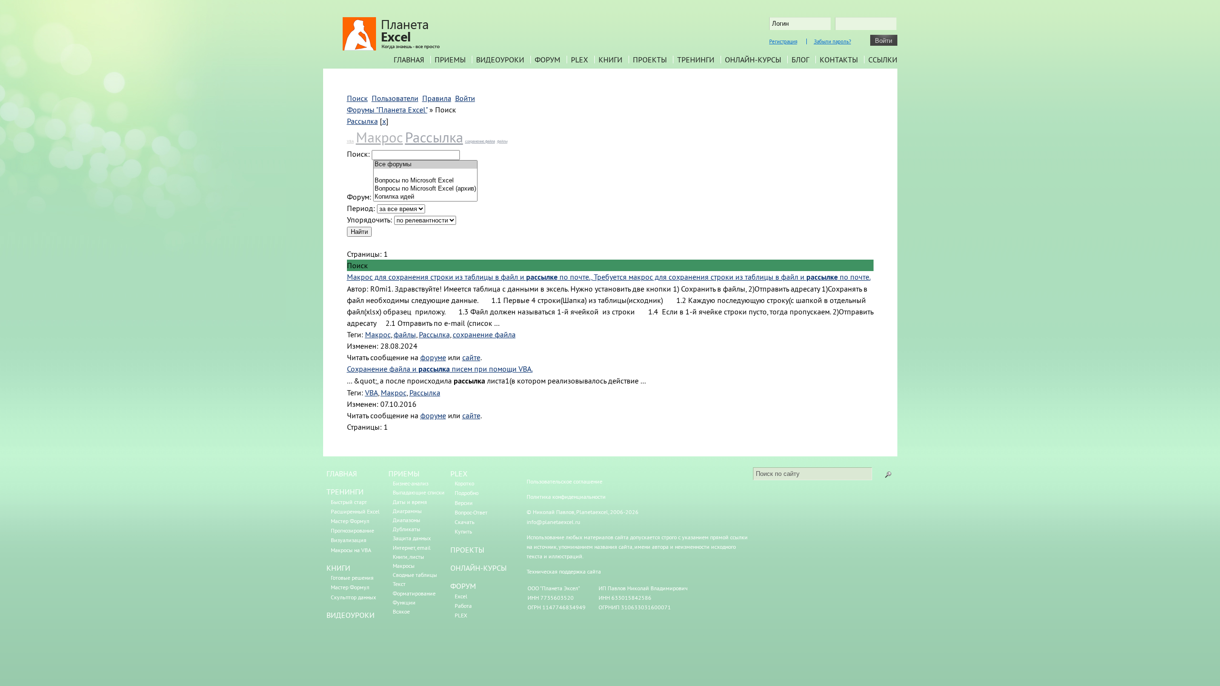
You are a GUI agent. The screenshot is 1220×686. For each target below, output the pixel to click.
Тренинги (695, 59)
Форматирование (414, 593)
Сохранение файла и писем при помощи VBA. (440, 368)
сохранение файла (480, 141)
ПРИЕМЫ (403, 473)
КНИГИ (338, 568)
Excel (461, 596)
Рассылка (362, 121)
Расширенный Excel (355, 511)
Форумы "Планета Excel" (387, 109)
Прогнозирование (352, 530)
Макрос (379, 137)
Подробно (466, 492)
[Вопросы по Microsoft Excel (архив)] (425, 189)
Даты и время (410, 501)
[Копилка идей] (425, 197)
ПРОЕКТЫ (467, 550)
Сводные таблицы (415, 574)
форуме (433, 357)
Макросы (404, 565)
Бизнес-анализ (410, 483)
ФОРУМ (463, 586)
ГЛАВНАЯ (341, 473)
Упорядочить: (369, 219)
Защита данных (412, 538)
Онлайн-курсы (753, 59)
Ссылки (882, 59)
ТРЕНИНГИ (345, 491)
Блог (800, 59)
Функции (404, 602)
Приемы (450, 59)
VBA (350, 141)
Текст (399, 583)
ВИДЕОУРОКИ (350, 615)
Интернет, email (412, 547)
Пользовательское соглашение (564, 481)
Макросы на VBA (351, 550)
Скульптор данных (353, 597)
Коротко (464, 483)
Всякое (401, 611)
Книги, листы (408, 556)
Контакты (839, 59)
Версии (464, 502)
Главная (409, 59)
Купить (463, 531)
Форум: (359, 197)
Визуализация (348, 540)
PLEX (579, 59)
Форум (547, 59)
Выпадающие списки (419, 492)
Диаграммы (407, 510)
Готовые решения (352, 577)
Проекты (650, 59)
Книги (610, 59)
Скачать (465, 521)
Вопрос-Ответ (471, 512)
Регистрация (783, 41)
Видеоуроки (500, 59)
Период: (361, 208)
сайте (471, 357)
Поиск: (358, 154)
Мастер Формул (350, 521)
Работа (463, 605)
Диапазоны (406, 520)
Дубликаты (406, 529)
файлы (502, 141)
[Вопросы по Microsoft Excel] (425, 181)
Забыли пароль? (832, 41)
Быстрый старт (349, 501)
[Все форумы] (425, 165)
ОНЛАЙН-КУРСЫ (478, 568)
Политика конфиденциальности (566, 496)
